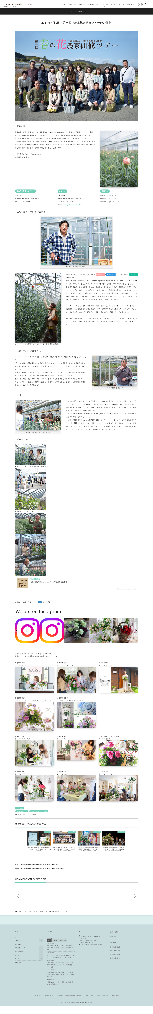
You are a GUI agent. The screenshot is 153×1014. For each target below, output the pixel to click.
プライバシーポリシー (102, 995)
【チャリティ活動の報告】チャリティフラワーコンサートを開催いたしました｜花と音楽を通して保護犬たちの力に (113, 849)
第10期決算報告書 (115, 954)
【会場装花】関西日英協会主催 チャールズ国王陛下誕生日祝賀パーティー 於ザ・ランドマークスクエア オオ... (89, 849)
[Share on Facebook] (138, 4)
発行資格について (93, 4)
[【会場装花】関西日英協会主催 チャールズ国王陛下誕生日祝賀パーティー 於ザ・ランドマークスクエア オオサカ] (89, 845)
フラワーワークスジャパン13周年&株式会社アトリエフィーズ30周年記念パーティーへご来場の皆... (39, 849)
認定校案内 (82, 4)
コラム (113, 4)
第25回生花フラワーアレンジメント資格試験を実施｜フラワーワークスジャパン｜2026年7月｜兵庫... (60, 947)
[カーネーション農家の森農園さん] (76, 264)
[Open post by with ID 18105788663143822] (27, 630)
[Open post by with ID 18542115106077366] (125, 630)
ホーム (64, 4)
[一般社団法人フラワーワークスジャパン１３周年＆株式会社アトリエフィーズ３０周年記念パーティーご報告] (64, 842)
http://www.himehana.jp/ (75, 205)
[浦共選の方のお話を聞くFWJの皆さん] (38, 429)
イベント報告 (105, 4)
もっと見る (46, 602)
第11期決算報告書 (115, 951)
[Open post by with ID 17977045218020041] (101, 630)
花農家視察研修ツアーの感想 (38, 811)
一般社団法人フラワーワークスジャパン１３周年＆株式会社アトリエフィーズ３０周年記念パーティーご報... (60, 965)
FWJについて (72, 4)
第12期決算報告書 (115, 947)
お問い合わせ (131, 4)
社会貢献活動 (121, 832)
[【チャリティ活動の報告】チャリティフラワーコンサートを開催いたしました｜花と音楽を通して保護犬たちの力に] (113, 845)
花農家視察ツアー (22, 811)
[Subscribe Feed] (142, 4)
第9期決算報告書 (115, 958)
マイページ (121, 4)
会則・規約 (113, 936)
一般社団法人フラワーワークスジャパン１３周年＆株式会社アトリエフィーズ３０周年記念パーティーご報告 (64, 849)
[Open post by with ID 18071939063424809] (52, 630)
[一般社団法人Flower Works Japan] (18, 4)
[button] (16, 630)
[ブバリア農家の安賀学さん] (114, 385)
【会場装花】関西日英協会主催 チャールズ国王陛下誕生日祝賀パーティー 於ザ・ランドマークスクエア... (61, 974)
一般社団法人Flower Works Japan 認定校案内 (70, 995)
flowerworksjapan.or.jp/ (126, 589)
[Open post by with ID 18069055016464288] (76, 630)
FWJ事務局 (33, 814)
